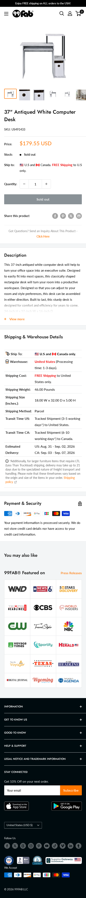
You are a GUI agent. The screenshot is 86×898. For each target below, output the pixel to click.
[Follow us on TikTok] (55, 846)
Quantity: (10, 184)
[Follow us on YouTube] (47, 846)
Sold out (43, 199)
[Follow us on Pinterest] (39, 846)
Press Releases (71, 573)
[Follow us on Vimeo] (63, 846)
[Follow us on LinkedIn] (70, 846)
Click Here (43, 236)
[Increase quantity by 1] (46, 184)
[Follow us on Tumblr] (78, 846)
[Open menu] (6, 13)
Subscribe (71, 790)
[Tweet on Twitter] (71, 216)
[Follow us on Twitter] (15, 846)
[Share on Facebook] (55, 216)
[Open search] (61, 13)
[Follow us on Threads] (23, 846)
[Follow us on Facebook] (7, 846)
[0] (78, 13)
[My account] (70, 13)
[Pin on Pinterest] (63, 216)
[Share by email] (79, 216)
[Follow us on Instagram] (31, 846)
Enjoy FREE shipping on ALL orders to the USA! (43, 3)
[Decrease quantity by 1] (24, 184)
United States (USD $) (19, 825)
